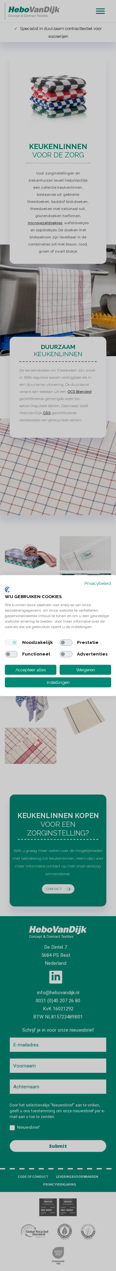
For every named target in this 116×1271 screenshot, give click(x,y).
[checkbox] (11, 642)
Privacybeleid (97, 583)
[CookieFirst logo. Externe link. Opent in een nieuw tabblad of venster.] (7, 589)
